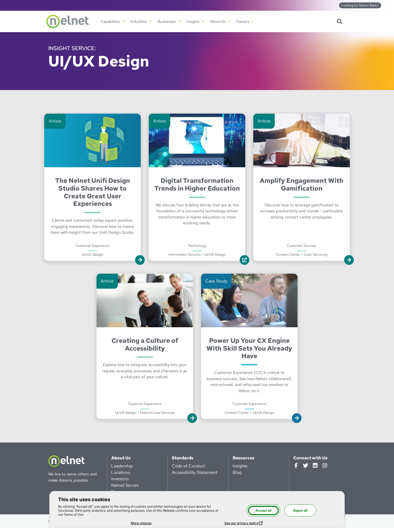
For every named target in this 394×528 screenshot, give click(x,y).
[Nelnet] (68, 21)
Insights (240, 466)
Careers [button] (242, 21)
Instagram (325, 465)
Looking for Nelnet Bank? (360, 5)
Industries (139, 21)
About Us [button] (217, 21)
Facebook (296, 465)
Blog (237, 472)
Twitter (305, 465)
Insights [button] (193, 21)
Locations (120, 472)
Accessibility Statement (194, 472)
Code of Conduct (188, 466)
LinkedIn (315, 465)
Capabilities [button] (110, 21)
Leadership (122, 466)
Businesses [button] (167, 21)
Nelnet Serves (125, 485)
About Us (121, 457)
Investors (120, 479)
